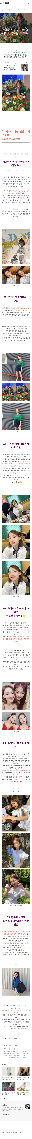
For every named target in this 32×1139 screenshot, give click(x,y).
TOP (28, 1133)
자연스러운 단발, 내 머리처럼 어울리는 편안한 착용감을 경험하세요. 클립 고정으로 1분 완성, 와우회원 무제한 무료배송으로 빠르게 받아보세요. (15, 56)
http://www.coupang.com (12, 50)
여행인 (10, 10)
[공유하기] (8, 1038)
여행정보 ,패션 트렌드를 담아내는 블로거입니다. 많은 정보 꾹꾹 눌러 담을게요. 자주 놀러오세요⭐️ (12, 1109)
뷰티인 (26, 10)
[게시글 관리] (10, 1038)
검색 (24, 3)
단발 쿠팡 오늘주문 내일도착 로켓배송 (15, 53)
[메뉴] (28, 3)
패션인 (18, 10)
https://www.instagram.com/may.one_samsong (14, 63)
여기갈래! (5, 1105)
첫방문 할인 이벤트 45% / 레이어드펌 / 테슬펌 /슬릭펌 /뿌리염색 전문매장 (10, 69)
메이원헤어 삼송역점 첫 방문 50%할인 (10, 65)
